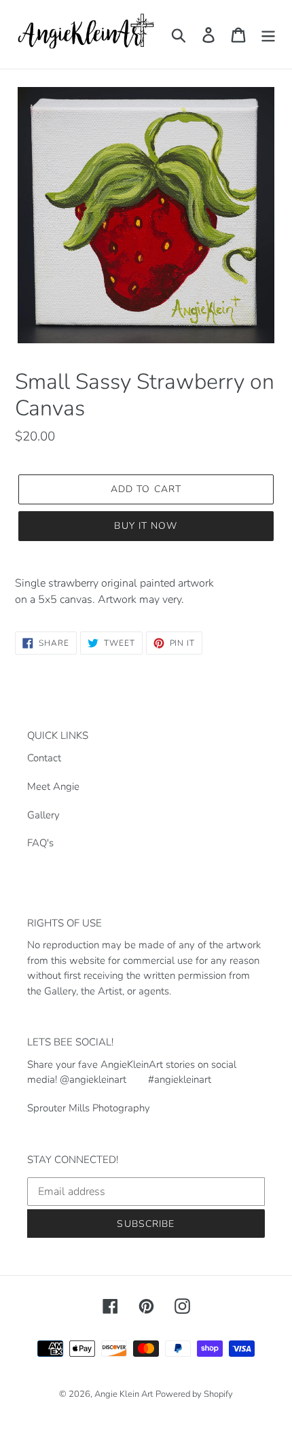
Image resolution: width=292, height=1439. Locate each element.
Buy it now (145, 525)
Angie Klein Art (123, 1394)
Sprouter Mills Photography (88, 1108)
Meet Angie (53, 786)
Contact (44, 758)
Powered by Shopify (194, 1394)
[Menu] (268, 34)
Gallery (43, 815)
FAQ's (40, 843)
